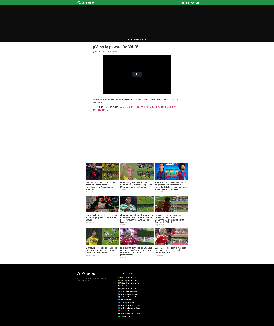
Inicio (130, 39)
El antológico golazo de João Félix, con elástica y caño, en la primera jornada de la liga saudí (101, 250)
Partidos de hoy (139, 39)
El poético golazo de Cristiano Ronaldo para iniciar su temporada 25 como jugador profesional (136, 184)
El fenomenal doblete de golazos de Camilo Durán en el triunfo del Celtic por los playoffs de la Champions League (136, 218)
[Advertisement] (137, 22)
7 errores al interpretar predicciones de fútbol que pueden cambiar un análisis (102, 217)
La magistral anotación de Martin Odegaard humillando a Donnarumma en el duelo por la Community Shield (170, 218)
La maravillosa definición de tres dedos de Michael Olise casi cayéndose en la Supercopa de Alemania (100, 186)
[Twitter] (192, 3)
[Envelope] (197, 3)
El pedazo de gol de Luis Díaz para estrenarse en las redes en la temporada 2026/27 (170, 250)
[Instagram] (182, 3)
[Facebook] (187, 3)
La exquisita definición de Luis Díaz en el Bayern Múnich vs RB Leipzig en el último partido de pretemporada (136, 251)
